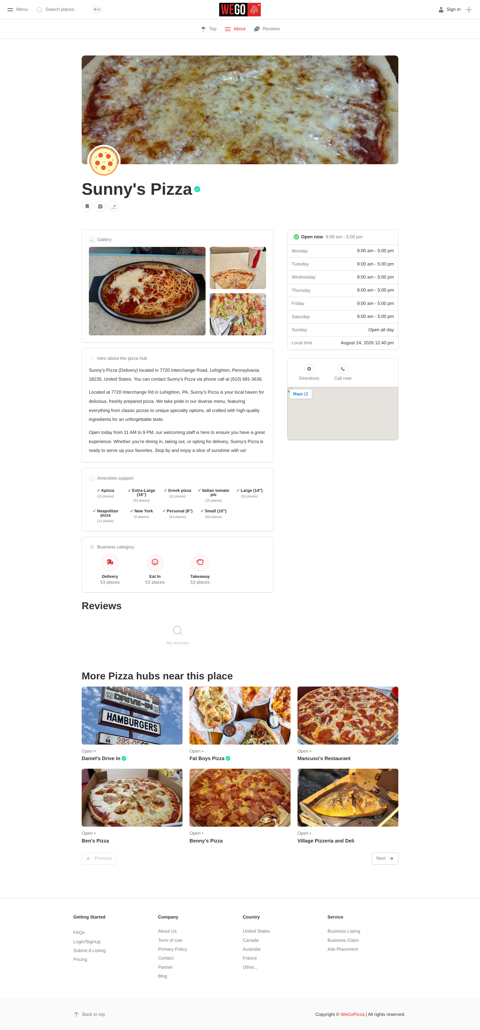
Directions (309, 378)
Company (168, 917)
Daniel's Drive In (101, 758)
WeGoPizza (352, 1014)
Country (251, 917)
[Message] (100, 206)
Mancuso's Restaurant (324, 758)
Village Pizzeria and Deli (326, 841)
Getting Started (89, 917)
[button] (87, 206)
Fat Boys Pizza (206, 758)
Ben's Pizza (95, 841)
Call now (343, 378)
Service (335, 917)
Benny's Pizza (205, 841)
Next (381, 858)
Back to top (93, 1014)
